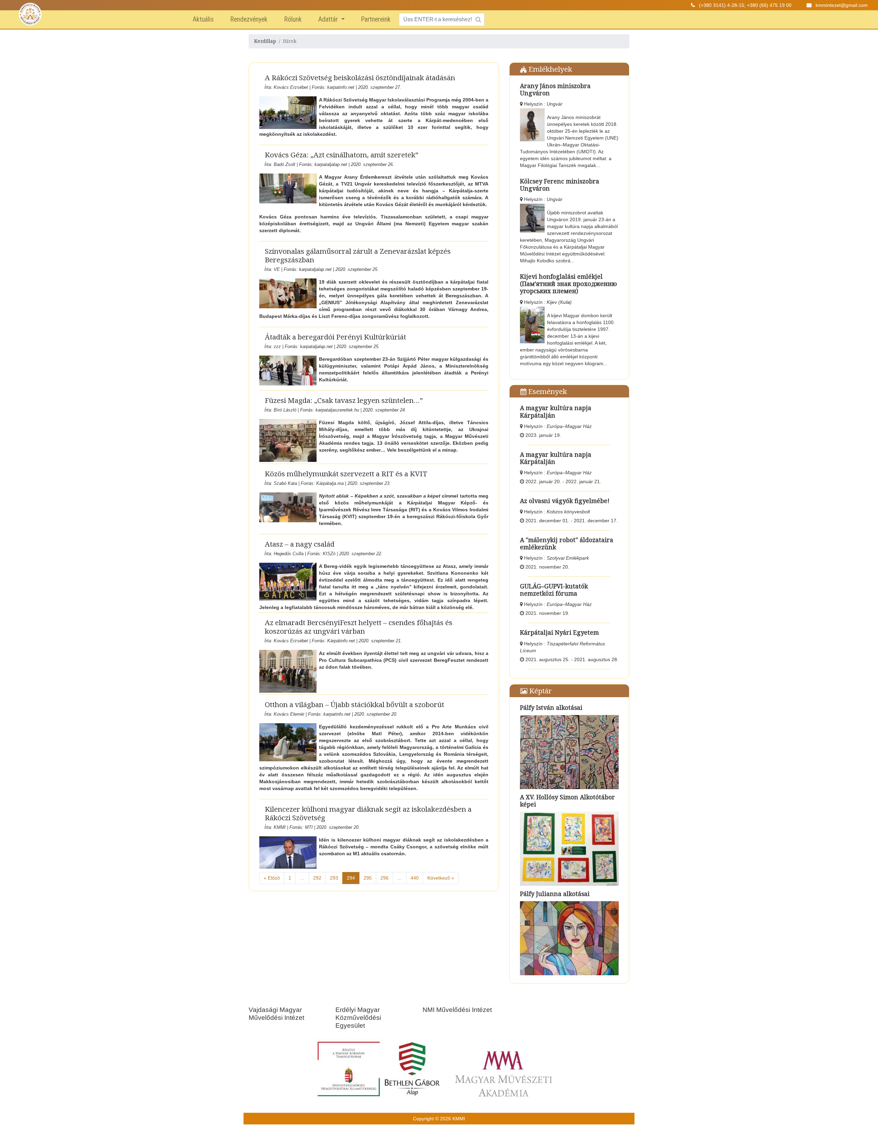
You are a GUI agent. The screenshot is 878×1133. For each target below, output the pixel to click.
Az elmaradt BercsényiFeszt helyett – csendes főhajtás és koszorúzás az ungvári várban (358, 627)
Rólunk (293, 19)
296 (384, 878)
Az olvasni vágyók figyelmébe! (564, 501)
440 (415, 878)
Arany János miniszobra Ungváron (555, 89)
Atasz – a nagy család (299, 544)
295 (368, 878)
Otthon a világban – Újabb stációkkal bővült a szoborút (354, 704)
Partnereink (376, 19)
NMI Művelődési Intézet (457, 1009)
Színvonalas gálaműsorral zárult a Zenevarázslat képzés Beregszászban (358, 255)
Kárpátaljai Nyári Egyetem (559, 632)
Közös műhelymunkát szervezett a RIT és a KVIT (346, 473)
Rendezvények (249, 19)
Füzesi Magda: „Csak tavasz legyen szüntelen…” (344, 400)
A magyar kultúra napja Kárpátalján (555, 411)
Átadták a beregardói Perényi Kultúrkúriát (335, 337)
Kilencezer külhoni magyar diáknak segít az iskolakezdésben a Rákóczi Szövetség (368, 813)
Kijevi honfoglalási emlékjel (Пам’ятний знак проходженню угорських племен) (568, 283)
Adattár (329, 19)
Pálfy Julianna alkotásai (555, 894)
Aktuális (203, 19)
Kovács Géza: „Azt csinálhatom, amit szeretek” (341, 154)
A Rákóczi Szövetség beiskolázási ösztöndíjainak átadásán (360, 77)
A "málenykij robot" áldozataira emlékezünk (566, 543)
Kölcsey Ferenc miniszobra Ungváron (559, 184)
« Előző (272, 878)
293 (334, 878)
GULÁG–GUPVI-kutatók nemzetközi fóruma (554, 589)
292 (317, 878)
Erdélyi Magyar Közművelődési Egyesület (358, 1017)
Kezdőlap (265, 41)
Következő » (440, 878)
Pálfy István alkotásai (551, 707)
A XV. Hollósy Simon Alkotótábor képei (567, 800)
